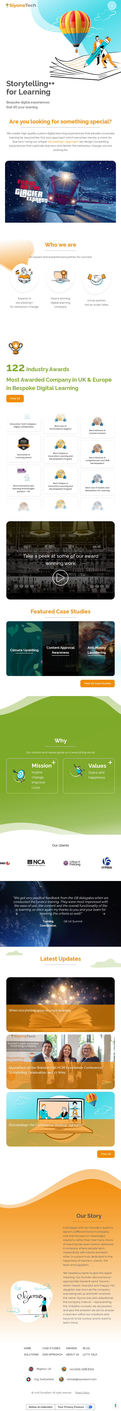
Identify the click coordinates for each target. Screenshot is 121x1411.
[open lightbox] (60, 578)
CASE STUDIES (51, 1348)
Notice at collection (40, 1406)
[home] (21, 5)
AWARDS (71, 1348)
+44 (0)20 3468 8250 (81, 1368)
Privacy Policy (82, 1392)
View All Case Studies (97, 683)
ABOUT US (72, 1354)
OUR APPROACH (52, 1354)
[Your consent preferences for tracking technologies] (115, 1405)
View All (15, 398)
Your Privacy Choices (71, 1406)
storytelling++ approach (63, 141)
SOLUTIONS (31, 1354)
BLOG (86, 1348)
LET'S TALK (90, 1354)
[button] (111, 5)
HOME (27, 1348)
